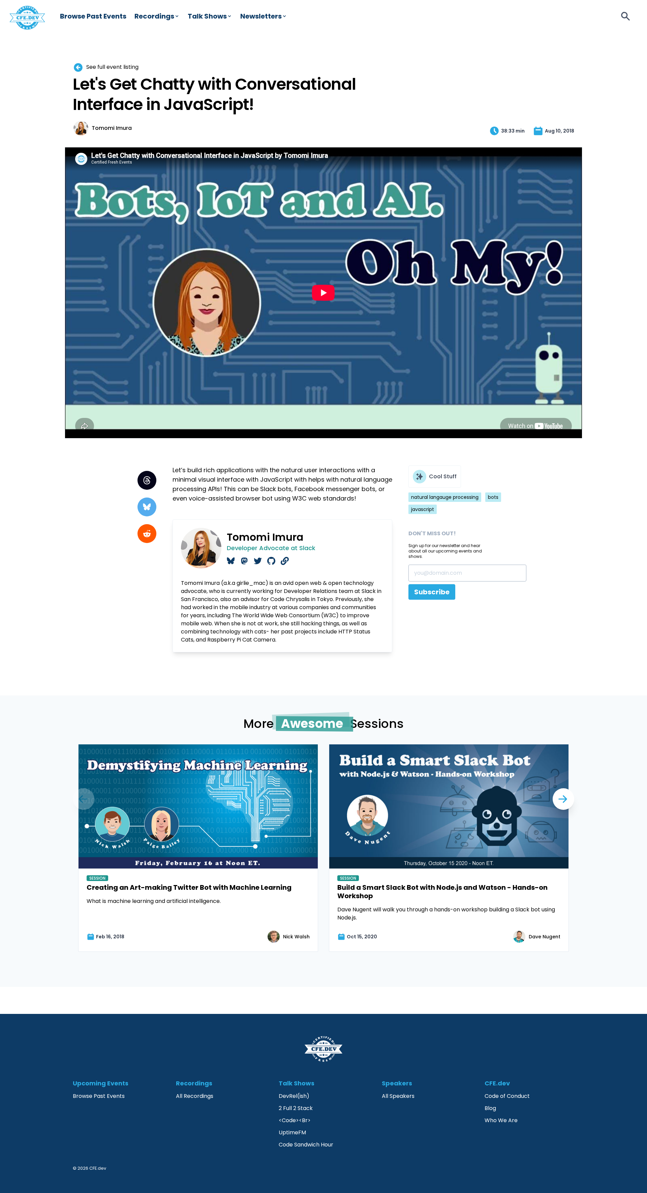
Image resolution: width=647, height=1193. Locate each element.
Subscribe (432, 592)
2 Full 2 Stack (296, 1108)
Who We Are (501, 1120)
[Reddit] (146, 533)
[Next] (83, 799)
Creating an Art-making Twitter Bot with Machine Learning (189, 887)
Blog (490, 1108)
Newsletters (261, 16)
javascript (422, 509)
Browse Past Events (93, 16)
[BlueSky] (146, 507)
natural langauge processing (445, 497)
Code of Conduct (507, 1096)
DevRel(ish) (294, 1096)
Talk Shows (207, 16)
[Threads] (146, 480)
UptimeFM (292, 1132)
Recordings (154, 16)
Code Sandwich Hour (306, 1144)
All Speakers (398, 1096)
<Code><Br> (295, 1120)
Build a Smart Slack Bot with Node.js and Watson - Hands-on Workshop (442, 892)
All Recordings (194, 1096)
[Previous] (563, 799)
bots (493, 497)
